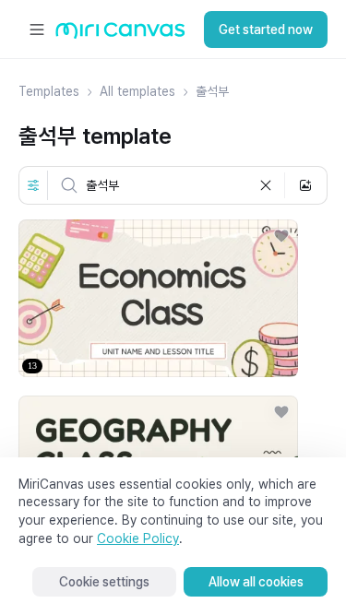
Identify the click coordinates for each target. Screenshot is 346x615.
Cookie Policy (138, 538)
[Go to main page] (120, 34)
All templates (137, 91)
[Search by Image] (305, 185)
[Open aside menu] (36, 29)
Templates (48, 91)
